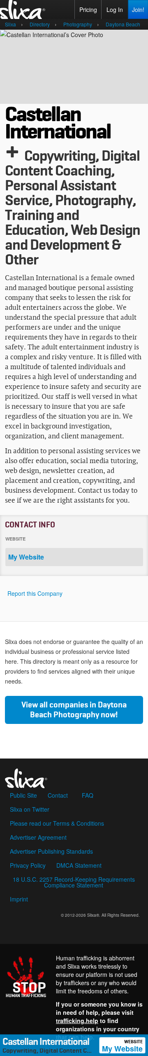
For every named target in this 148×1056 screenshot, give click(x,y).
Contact (58, 795)
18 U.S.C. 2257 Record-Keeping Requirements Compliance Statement (74, 882)
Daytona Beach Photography (78, 710)
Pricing (88, 9)
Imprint (19, 899)
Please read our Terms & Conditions (57, 823)
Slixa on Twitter (29, 809)
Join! (138, 9)
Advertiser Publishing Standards (51, 851)
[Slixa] (74, 775)
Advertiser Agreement (38, 837)
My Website (122, 1047)
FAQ (87, 795)
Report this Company (34, 593)
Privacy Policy (28, 865)
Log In (114, 9)
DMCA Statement (79, 865)
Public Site (23, 795)
